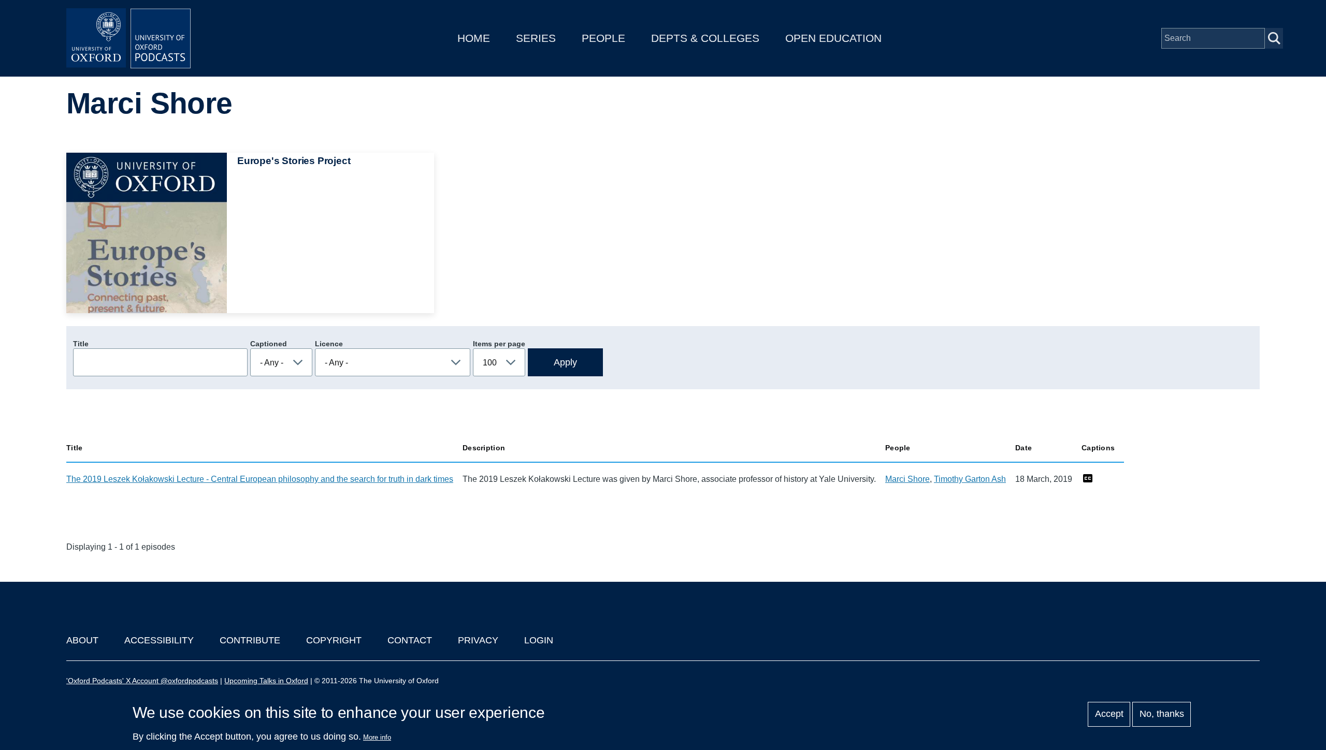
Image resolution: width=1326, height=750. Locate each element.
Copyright (334, 640)
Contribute (250, 640)
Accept (1109, 714)
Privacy (478, 640)
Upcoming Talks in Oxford (266, 681)
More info (377, 737)
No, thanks (1162, 714)
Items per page (499, 344)
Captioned (268, 344)
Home (473, 38)
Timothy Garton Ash (970, 479)
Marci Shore (907, 479)
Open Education (833, 38)
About (82, 640)
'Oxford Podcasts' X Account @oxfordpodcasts (142, 681)
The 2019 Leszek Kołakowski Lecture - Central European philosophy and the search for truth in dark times (259, 479)
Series (536, 38)
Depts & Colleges (705, 38)
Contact (409, 640)
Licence (329, 344)
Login (538, 640)
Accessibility (159, 640)
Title (81, 344)
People (603, 38)
